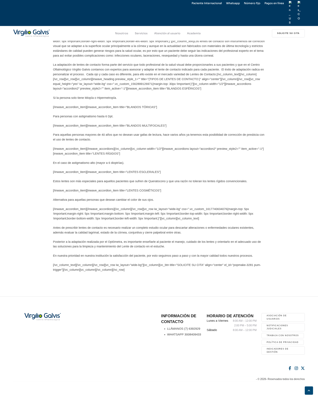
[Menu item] (290, 13)
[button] (288, 33)
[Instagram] (296, 368)
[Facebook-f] (290, 368)
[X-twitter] (303, 368)
